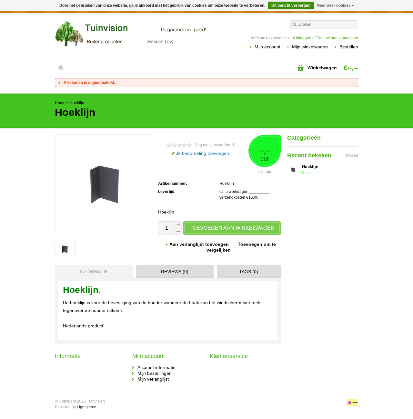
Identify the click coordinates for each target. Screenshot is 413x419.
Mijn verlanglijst (153, 379)
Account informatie (156, 367)
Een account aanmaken (337, 38)
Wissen (351, 155)
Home (60, 68)
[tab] (92, 271)
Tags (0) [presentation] (248, 271)
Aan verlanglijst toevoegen (199, 244)
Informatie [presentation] (94, 271)
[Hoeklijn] (64, 257)
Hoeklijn (77, 103)
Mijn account (267, 46)
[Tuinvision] (130, 34)
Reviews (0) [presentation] (174, 271)
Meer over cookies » (335, 5)
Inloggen (303, 38)
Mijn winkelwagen (310, 46)
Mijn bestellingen (154, 373)
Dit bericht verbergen (290, 5)
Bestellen (348, 46)
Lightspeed (86, 407)
